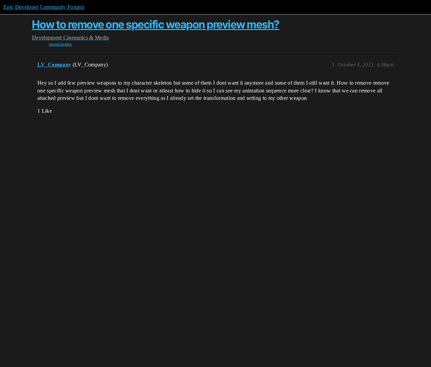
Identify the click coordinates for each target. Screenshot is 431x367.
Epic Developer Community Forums (43, 7)
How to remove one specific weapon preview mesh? (155, 24)
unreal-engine (60, 44)
